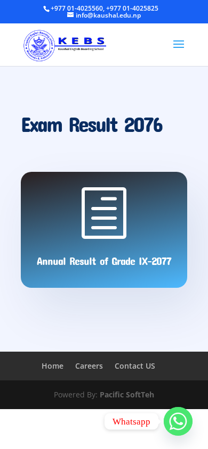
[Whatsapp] (178, 421)
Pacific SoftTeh (127, 394)
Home (52, 366)
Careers (89, 366)
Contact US (135, 366)
